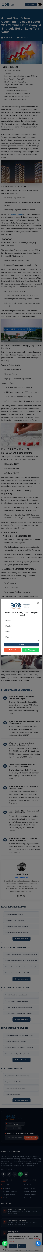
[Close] (38, 603)
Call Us (13, 650)
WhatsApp (31, 650)
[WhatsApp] (5, 1243)
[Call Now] (38, 1243)
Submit (21, 645)
